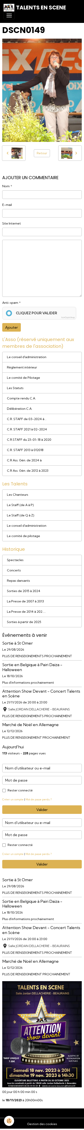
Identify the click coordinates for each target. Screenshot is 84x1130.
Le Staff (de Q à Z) (20, 515)
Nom (6, 186)
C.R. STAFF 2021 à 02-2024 (27, 429)
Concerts (14, 570)
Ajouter (11, 327)
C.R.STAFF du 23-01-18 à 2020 (29, 440)
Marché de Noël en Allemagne (30, 724)
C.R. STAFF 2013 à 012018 (25, 450)
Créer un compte (13, 799)
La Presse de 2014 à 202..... (26, 612)
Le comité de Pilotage (23, 378)
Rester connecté (20, 790)
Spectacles (15, 560)
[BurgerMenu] (9, 15)
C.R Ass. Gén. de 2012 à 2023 (27, 471)
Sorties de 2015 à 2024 (23, 591)
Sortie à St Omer (17, 643)
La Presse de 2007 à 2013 (25, 601)
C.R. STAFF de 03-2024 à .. (26, 419)
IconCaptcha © (68, 317)
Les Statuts (15, 388)
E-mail (7, 205)
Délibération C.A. (19, 409)
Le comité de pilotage (23, 536)
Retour (42, 153)
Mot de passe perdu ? (39, 799)
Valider (42, 809)
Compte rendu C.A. (21, 398)
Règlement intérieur (22, 367)
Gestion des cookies (42, 1124)
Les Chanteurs (17, 495)
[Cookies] (9, 1121)
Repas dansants (18, 581)
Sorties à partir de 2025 (24, 622)
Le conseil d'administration (26, 357)
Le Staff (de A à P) (20, 505)
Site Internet (11, 223)
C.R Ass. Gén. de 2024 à (24, 460)
